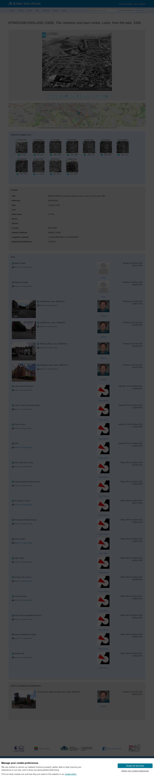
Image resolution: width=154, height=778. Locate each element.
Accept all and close (135, 765)
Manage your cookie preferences (19, 763)
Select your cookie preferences (135, 770)
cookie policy (70, 774)
